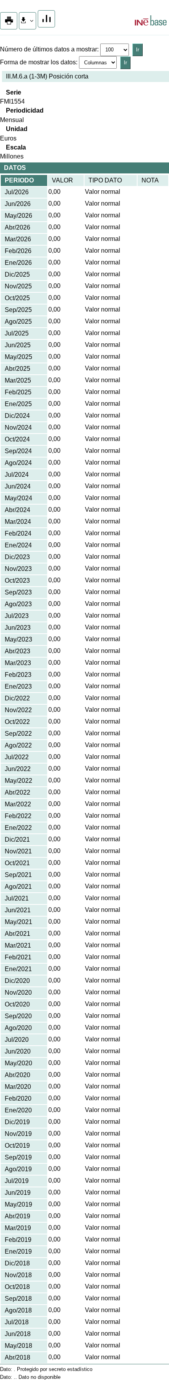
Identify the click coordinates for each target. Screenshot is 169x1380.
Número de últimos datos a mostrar (48, 49)
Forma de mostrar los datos (38, 62)
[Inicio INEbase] (150, 22)
